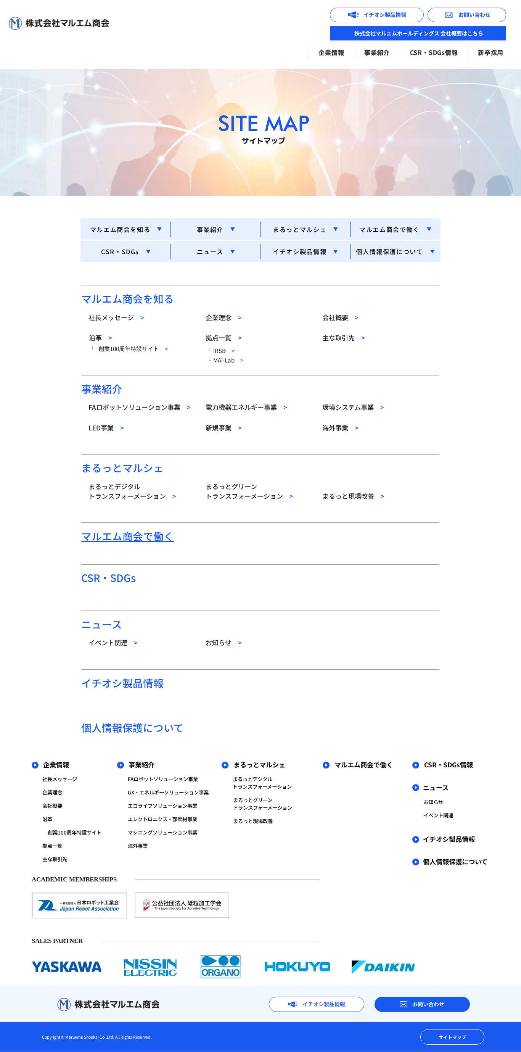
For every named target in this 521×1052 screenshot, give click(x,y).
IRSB (224, 350)
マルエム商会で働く (389, 229)
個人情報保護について (389, 251)
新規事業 (224, 427)
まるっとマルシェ (299, 229)
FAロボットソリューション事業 (139, 407)
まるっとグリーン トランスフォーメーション (249, 491)
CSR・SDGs (120, 251)
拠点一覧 (224, 337)
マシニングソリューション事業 (162, 832)
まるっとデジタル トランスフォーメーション (132, 491)
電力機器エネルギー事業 (246, 407)
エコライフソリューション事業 (162, 805)
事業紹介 (210, 229)
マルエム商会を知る (120, 229)
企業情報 (56, 764)
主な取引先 (343, 337)
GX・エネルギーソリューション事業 (168, 792)
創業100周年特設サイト (132, 348)
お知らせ (224, 642)
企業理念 (224, 317)
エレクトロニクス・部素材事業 (162, 819)
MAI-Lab (228, 360)
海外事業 (340, 427)
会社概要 (340, 317)
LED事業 (106, 427)
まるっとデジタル (252, 779)
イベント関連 (113, 642)
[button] (331, 52)
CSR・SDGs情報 (448, 764)
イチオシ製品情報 (299, 251)
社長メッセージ (116, 317)
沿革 (100, 337)
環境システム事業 (353, 407)
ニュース (210, 251)
